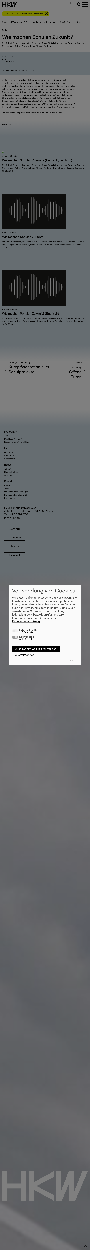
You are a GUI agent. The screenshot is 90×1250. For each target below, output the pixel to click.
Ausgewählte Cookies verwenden (35, 649)
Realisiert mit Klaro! (68, 661)
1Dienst (25, 639)
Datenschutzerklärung (26, 621)
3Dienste (26, 632)
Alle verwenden (24, 655)
